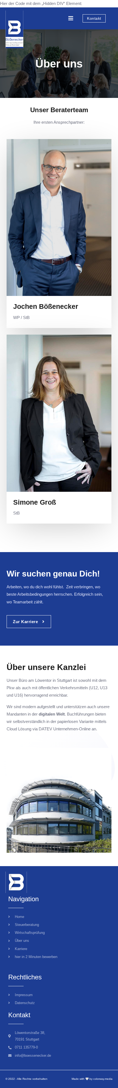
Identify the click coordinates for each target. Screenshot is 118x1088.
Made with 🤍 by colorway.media (92, 1078)
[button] (71, 18)
